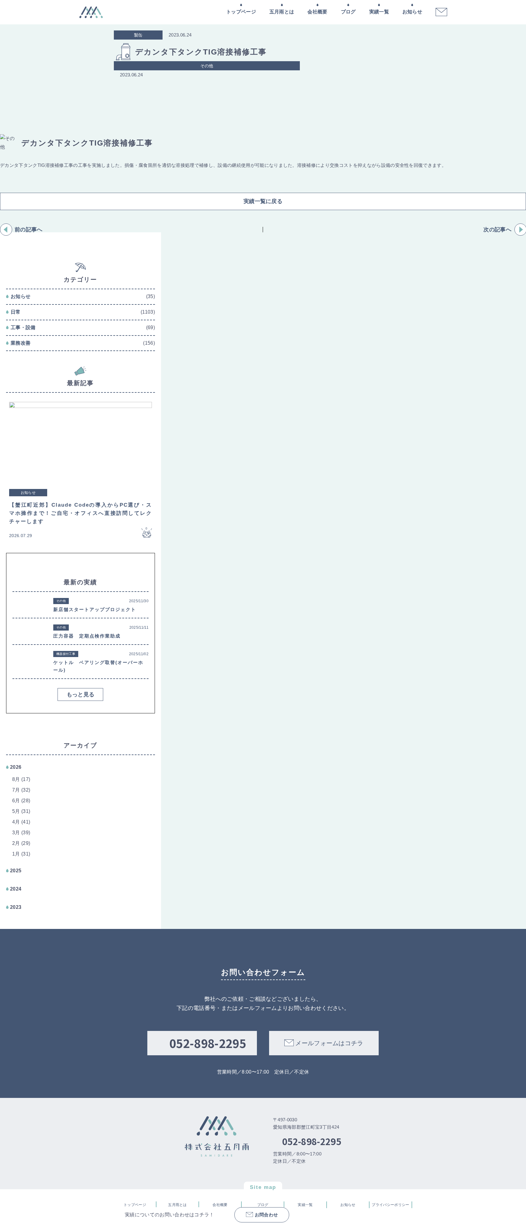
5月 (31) (21, 811)
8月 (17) (21, 779)
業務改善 (20, 343)
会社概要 (317, 11)
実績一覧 (379, 11)
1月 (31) (21, 853)
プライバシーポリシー (390, 1205)
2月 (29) (21, 843)
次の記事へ (497, 229)
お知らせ (412, 11)
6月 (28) (21, 800)
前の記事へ (29, 229)
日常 (16, 312)
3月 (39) (21, 832)
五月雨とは (281, 11)
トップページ (241, 11)
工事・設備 (23, 327)
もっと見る (81, 694)
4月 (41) (21, 821)
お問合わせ (266, 1214)
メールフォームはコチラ (329, 1043)
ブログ (348, 11)
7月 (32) (21, 790)
